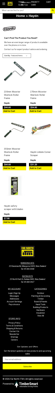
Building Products (40, 307)
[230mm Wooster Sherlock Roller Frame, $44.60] (14, 71)
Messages (14, 296)
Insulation (40, 313)
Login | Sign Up (14, 293)
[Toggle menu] (3, 3)
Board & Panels (40, 302)
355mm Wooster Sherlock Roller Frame (12, 152)
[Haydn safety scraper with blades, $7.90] (14, 185)
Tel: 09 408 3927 (27, 282)
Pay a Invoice (14, 304)
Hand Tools (40, 304)
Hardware (40, 310)
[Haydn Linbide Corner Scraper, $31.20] (40, 128)
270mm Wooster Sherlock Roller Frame (38, 94)
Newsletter (14, 334)
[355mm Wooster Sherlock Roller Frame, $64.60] (14, 128)
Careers (14, 340)
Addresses (14, 299)
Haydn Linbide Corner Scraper (40, 154)
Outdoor (40, 293)
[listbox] (20, 56)
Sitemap (14, 337)
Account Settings (14, 302)
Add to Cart (9, 111)
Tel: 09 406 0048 (27, 269)
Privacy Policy (14, 323)
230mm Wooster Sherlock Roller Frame (12, 94)
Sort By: (7, 56)
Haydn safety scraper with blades (13, 207)
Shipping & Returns (14, 328)
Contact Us (14, 331)
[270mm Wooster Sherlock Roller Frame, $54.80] (40, 71)
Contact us (9, 49)
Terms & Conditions (14, 326)
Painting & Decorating (40, 296)
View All (40, 316)
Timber (41, 299)
